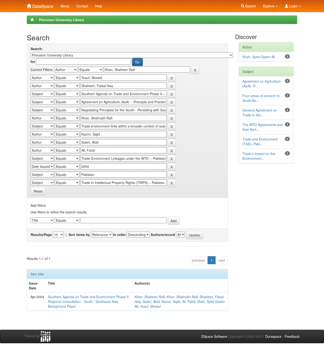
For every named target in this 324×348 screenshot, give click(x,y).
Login (293, 6)
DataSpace (42, 5)
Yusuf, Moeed (150, 306)
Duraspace (273, 336)
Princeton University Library (61, 19)
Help (98, 6)
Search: (37, 48)
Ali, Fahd (188, 301)
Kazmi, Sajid (171, 301)
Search (250, 6)
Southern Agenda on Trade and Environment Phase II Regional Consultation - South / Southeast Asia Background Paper (88, 301)
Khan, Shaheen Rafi (149, 296)
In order (119, 234)
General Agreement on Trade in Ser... (259, 112)
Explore (269, 6)
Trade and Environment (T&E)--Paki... (260, 141)
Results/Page (41, 234)
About (64, 6)
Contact (82, 6)
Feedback (292, 336)
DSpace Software (214, 336)
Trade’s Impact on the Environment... (258, 156)
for (33, 61)
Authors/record (163, 234)
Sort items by (79, 234)
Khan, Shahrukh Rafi (182, 296)
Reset (38, 191)
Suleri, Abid (151, 301)
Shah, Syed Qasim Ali (258, 56)
